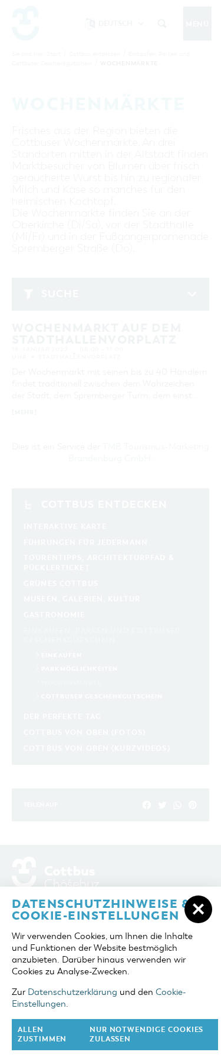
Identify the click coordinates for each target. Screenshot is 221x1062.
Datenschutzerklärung (72, 992)
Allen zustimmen (42, 1034)
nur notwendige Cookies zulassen (147, 1034)
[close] (198, 909)
